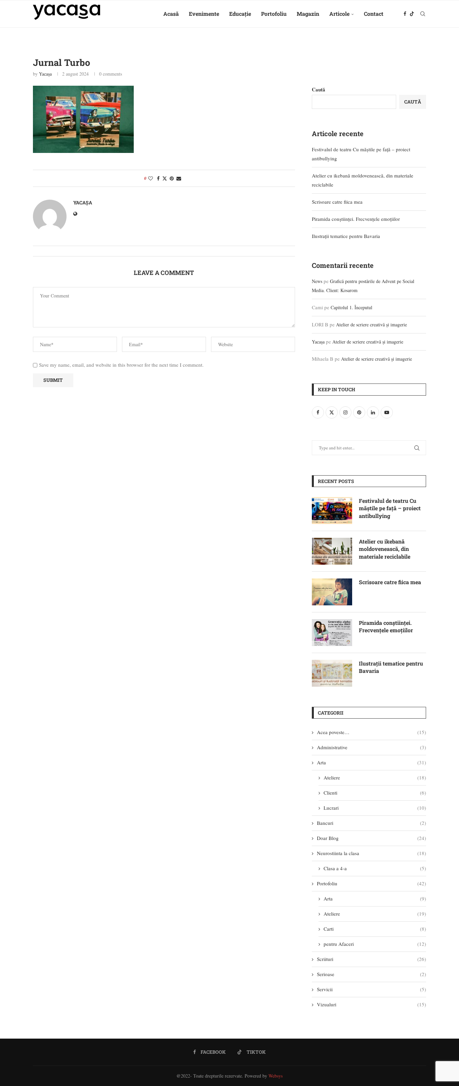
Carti (375, 928)
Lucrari (375, 807)
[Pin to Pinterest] (172, 178)
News (317, 281)
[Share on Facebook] (158, 178)
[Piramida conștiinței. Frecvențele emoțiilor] (332, 632)
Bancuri (371, 822)
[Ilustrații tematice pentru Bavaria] (332, 673)
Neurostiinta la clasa (371, 853)
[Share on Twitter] (164, 178)
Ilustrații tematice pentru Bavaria (346, 236)
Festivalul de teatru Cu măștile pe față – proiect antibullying (390, 508)
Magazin (308, 13)
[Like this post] (150, 178)
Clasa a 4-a (375, 868)
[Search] (422, 13)
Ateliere (375, 777)
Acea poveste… (371, 732)
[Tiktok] (412, 13)
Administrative (371, 747)
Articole (339, 13)
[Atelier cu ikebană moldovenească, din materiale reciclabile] (332, 551)
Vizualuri (371, 1004)
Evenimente (204, 13)
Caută (318, 89)
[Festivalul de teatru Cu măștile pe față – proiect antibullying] (332, 510)
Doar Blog (371, 838)
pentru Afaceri (375, 943)
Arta (371, 762)
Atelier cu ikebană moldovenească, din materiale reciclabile (384, 549)
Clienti (375, 792)
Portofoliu (274, 13)
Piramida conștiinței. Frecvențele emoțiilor (356, 218)
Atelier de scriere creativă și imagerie (371, 324)
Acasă (171, 13)
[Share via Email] (178, 178)
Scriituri (371, 959)
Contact (373, 13)
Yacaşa (45, 74)
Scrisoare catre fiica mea (337, 201)
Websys (275, 1076)
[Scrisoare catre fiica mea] (332, 591)
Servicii (371, 989)
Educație (240, 13)
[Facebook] (405, 13)
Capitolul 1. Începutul (351, 307)
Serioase (371, 974)
